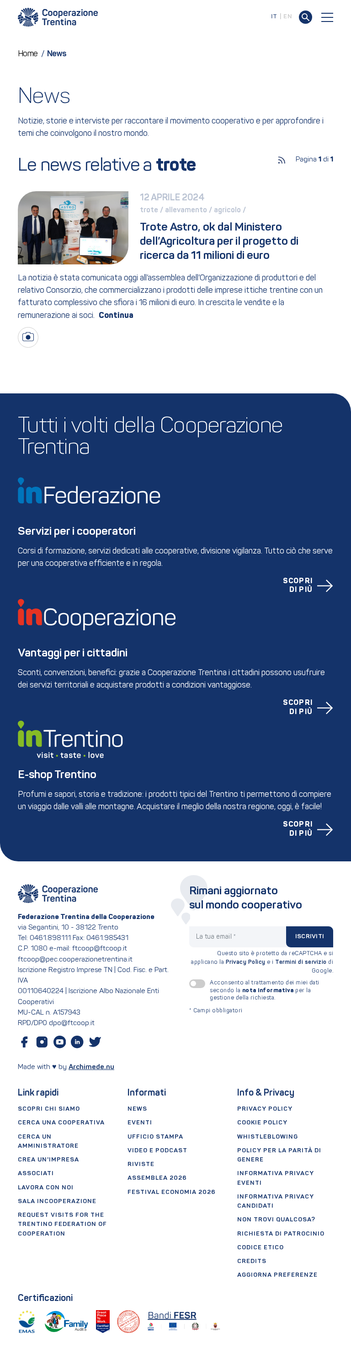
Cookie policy (262, 1123)
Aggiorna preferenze (277, 1275)
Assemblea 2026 (157, 1178)
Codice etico (260, 1248)
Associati (36, 1174)
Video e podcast (157, 1151)
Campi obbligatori (216, 1011)
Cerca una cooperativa (61, 1123)
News (137, 1109)
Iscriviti (309, 937)
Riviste (141, 1164)
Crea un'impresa (48, 1160)
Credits (251, 1261)
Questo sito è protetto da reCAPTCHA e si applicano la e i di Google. (262, 962)
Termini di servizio (301, 962)
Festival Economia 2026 (172, 1192)
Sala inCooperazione (57, 1201)
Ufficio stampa (155, 1137)
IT (274, 17)
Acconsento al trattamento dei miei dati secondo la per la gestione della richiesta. (264, 990)
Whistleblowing (267, 1137)
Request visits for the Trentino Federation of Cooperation (62, 1224)
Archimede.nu (91, 1067)
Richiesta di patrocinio (280, 1234)
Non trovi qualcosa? (276, 1220)
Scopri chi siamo (49, 1109)
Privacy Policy (246, 962)
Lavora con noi (46, 1188)
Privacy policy (264, 1109)
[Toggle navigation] (327, 17)
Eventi (140, 1123)
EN (287, 17)
